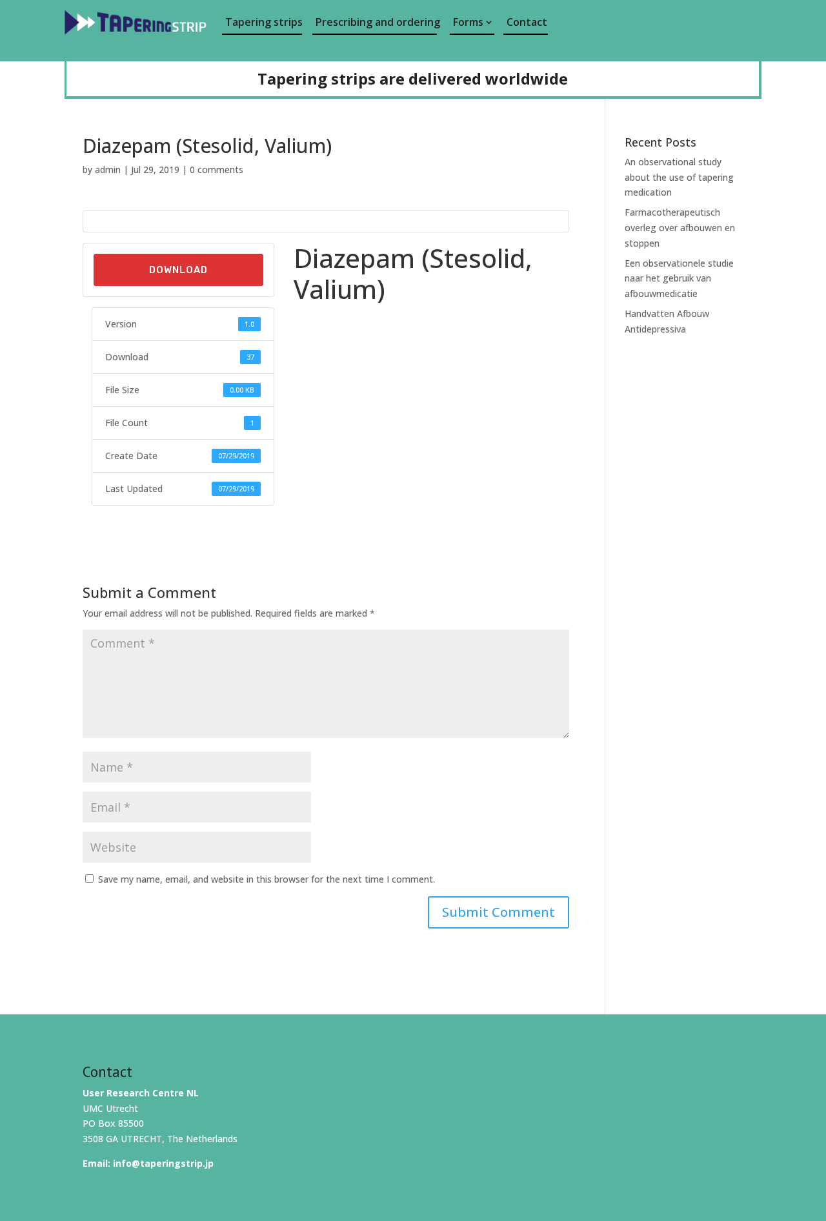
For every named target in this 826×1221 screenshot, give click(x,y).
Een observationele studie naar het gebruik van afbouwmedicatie (679, 278)
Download (178, 270)
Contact (527, 22)
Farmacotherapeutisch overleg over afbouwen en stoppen (680, 227)
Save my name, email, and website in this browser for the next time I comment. (266, 879)
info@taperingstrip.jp (163, 1163)
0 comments (216, 169)
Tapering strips (263, 22)
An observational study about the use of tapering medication (679, 177)
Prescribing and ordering (376, 22)
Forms (468, 22)
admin (108, 169)
